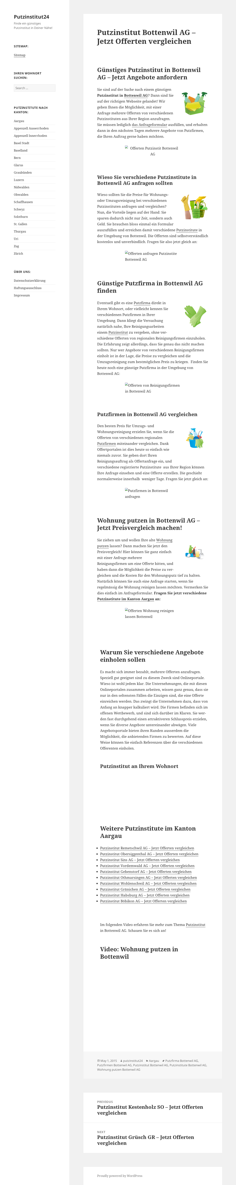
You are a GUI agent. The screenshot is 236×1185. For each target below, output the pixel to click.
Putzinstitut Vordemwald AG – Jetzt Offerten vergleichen (147, 865)
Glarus (18, 165)
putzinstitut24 (133, 1061)
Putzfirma (142, 302)
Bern (17, 158)
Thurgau (20, 231)
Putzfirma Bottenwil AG (181, 1061)
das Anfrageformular (149, 124)
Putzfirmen (106, 443)
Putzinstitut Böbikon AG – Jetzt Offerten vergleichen (143, 901)
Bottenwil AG (136, 95)
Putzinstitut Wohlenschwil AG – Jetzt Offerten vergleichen (148, 883)
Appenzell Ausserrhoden (31, 128)
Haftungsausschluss (27, 288)
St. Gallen (20, 224)
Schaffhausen (23, 202)
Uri (16, 239)
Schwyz (19, 209)
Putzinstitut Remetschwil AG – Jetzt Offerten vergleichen (147, 848)
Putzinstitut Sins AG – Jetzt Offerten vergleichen (140, 859)
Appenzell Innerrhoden (30, 136)
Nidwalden (21, 187)
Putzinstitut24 (31, 16)
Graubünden (23, 172)
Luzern (19, 180)
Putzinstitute (187, 230)
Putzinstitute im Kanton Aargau (125, 599)
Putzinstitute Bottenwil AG (188, 1065)
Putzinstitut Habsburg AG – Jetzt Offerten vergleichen (145, 895)
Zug (16, 246)
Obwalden (21, 195)
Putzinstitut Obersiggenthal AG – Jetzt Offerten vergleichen (149, 854)
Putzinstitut (118, 332)
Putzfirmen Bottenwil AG (114, 1065)
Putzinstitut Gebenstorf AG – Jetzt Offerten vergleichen (146, 871)
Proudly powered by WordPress (119, 1176)
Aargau (19, 121)
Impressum (22, 295)
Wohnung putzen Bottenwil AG (118, 1070)
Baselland (20, 150)
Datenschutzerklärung (30, 281)
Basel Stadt (21, 143)
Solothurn (21, 217)
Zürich (18, 254)
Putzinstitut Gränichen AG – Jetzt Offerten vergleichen (145, 889)
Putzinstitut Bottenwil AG (150, 1065)
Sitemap (19, 55)
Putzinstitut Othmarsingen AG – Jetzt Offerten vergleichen (148, 877)
